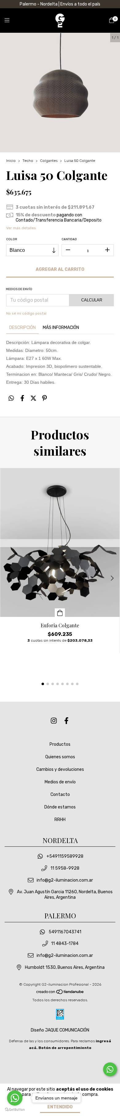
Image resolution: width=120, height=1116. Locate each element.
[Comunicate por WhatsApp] (110, 1069)
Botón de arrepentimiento (64, 1048)
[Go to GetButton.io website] (15, 1110)
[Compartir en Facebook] (22, 398)
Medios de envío (60, 782)
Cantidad (69, 239)
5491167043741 (65, 932)
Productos (60, 744)
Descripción (22, 327)
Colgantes (49, 161)
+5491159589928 (64, 856)
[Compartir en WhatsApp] (11, 398)
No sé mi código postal (26, 313)
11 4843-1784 (64, 943)
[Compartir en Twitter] (33, 398)
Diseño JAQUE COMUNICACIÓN (60, 1030)
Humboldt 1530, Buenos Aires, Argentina (65, 967)
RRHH (60, 819)
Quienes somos (60, 757)
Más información (61, 327)
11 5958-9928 (64, 868)
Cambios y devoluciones (60, 769)
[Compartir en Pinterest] (44, 398)
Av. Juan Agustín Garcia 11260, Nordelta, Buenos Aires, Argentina (65, 895)
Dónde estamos (60, 807)
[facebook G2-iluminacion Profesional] (66, 721)
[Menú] (11, 20)
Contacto (60, 794)
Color (11, 239)
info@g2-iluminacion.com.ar (65, 880)
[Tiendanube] (60, 993)
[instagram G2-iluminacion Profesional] (54, 721)
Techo (27, 161)
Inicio (11, 161)
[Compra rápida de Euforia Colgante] (60, 612)
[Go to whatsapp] (14, 1098)
